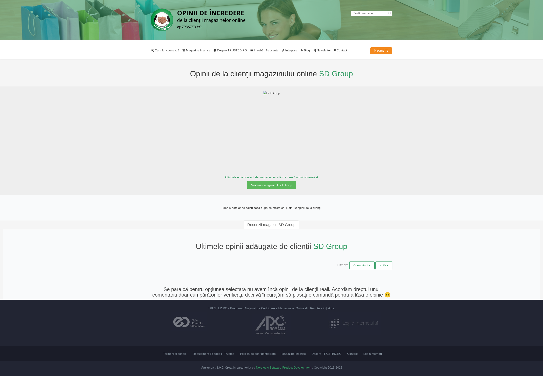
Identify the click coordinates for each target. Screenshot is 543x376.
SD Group (336, 73)
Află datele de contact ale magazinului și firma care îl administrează (270, 177)
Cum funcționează (166, 50)
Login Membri (372, 353)
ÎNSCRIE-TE (381, 50)
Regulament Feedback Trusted (213, 353)
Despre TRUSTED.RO (231, 50)
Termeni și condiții (175, 353)
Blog (306, 50)
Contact (341, 50)
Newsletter (323, 50)
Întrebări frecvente (265, 50)
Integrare (291, 50)
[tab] (271, 225)
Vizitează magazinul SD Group (271, 185)
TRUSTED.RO (217, 308)
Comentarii (361, 265)
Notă (383, 265)
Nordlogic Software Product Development (284, 367)
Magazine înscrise (197, 50)
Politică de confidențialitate (258, 353)
